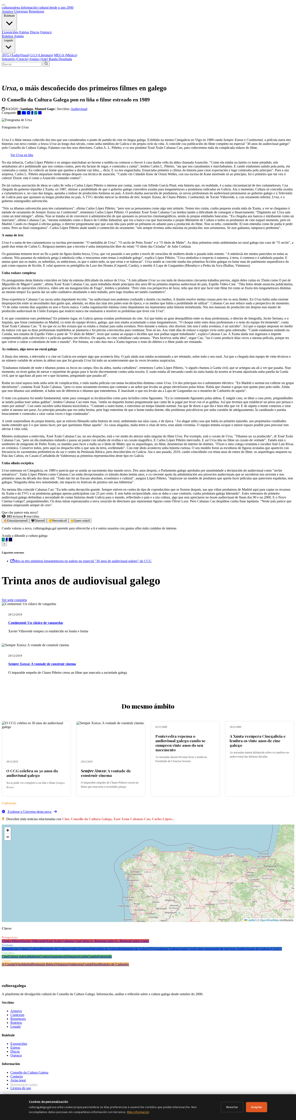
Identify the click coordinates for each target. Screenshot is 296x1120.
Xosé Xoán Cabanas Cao (63, 941)
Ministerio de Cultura (54, 949)
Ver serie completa (14, 600)
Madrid (27, 964)
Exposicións (10, 32)
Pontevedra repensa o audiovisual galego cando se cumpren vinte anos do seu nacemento (180, 743)
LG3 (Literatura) (41, 55)
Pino (95, 964)
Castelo (93, 956)
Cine (5, 956)
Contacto (16, 1076)
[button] (7, 830)
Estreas (24, 32)
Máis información (138, 1112)
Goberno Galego (167, 949)
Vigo (18, 964)
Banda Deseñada (60, 59)
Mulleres (34, 956)
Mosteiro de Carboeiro (113, 964)
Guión (83, 956)
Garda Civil (187, 949)
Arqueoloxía (58, 956)
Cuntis (87, 964)
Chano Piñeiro (11, 941)
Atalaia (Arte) (38, 59)
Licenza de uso (20, 1088)
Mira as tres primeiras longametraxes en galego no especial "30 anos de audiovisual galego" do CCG (82, 561)
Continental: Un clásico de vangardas (35, 623)
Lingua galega (18, 956)
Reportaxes (36, 11)
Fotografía (105, 956)
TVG (152, 949)
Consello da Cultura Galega (21, 949)
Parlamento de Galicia (134, 949)
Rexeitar (232, 1107)
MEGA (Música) (65, 55)
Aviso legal (18, 1080)
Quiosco (46, 32)
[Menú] (3, 4)
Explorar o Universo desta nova (29, 811)
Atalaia (19, 36)
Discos (34, 32)
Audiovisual (79, 109)
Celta (198, 949)
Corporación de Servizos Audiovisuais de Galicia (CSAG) (242, 949)
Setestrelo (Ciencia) (15, 59)
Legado (8, 40)
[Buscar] (46, 64)
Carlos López (140, 941)
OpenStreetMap (269, 920)
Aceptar (256, 1107)
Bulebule (9, 15)
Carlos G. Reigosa (93, 941)
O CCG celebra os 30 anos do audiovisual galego (32, 773)
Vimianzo (61, 964)
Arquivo (7, 11)
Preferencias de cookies (24, 1084)
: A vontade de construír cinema (42, 664)
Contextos (17, 1015)
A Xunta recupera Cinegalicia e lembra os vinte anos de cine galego (258, 741)
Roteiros (7, 36)
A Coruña (8, 964)
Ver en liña (21, 155)
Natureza (73, 956)
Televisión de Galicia (104, 949)
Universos (21, 11)
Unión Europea (79, 949)
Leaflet (251, 920)
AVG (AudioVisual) (15, 55)
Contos (44, 956)
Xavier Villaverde (33, 941)
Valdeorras (75, 964)
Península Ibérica (43, 964)
